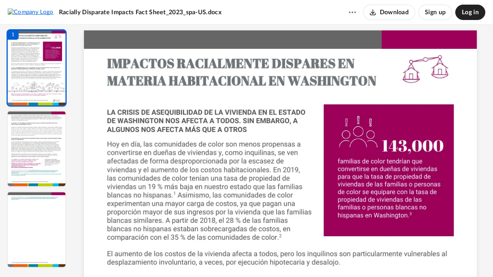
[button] (36, 67)
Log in (470, 12)
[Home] (31, 12)
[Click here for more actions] (352, 12)
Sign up (435, 12)
